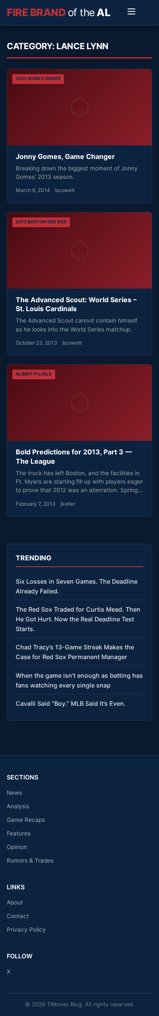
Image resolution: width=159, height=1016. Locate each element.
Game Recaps (26, 819)
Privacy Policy (26, 929)
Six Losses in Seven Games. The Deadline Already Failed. (76, 586)
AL (58, 12)
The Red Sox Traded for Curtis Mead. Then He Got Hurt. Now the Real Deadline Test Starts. (78, 619)
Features (19, 833)
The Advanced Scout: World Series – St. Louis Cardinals (76, 304)
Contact (18, 916)
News (14, 792)
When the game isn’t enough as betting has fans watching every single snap (79, 680)
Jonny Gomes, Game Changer (65, 156)
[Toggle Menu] (131, 13)
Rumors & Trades (30, 860)
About (15, 902)
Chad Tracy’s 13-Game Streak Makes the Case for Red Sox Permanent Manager (75, 651)
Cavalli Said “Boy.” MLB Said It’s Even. (71, 703)
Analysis (18, 806)
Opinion (17, 846)
